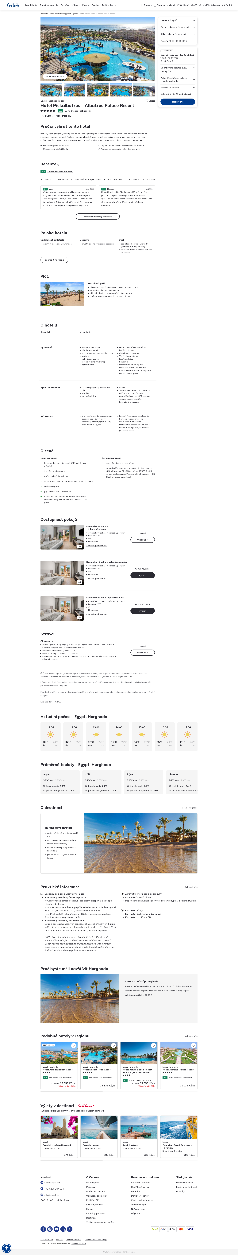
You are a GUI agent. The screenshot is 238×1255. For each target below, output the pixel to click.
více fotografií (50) (55, 76)
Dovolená (44, 14)
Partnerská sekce (73, 1240)
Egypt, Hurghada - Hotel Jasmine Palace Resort (178, 1044)
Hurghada (74, 14)
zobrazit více (191, 1036)
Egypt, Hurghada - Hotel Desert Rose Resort (97, 1044)
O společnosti (93, 1182)
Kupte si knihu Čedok (187, 1187)
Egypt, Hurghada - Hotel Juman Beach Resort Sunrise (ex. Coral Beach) (138, 1044)
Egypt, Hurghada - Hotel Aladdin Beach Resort (58, 1044)
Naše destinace (56, 14)
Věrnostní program (140, 1182)
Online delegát (138, 1204)
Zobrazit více (191, 887)
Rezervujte (177, 101)
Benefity (135, 1191)
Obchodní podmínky (96, 1195)
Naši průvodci (138, 1209)
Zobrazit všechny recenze (98, 216)
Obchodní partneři (95, 1191)
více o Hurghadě (190, 808)
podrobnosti (185, 94)
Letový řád (165, 71)
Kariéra (89, 1209)
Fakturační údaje (94, 1204)
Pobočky (90, 1187)
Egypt (66, 14)
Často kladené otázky (142, 1200)
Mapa (61, 100)
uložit (152, 100)
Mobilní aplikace (184, 1182)
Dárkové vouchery (140, 1195)
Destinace (91, 1217)
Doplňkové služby (140, 1187)
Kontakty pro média (96, 1213)
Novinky (180, 1191)
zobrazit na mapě (54, 259)
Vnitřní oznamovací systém (100, 1222)
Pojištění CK (92, 1200)
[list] (58, 165)
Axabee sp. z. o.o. (78, 1244)
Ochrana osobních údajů (96, 1240)
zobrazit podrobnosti (96, 545)
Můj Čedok (136, 1213)
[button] (7, 1248)
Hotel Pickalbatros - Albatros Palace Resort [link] (97, 14)
